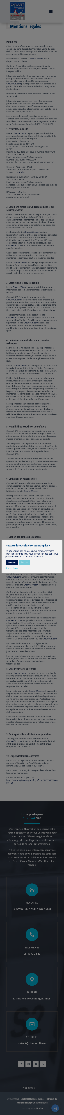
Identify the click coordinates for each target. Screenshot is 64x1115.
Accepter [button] (12, 562)
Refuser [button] (24, 562)
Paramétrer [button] (12, 568)
